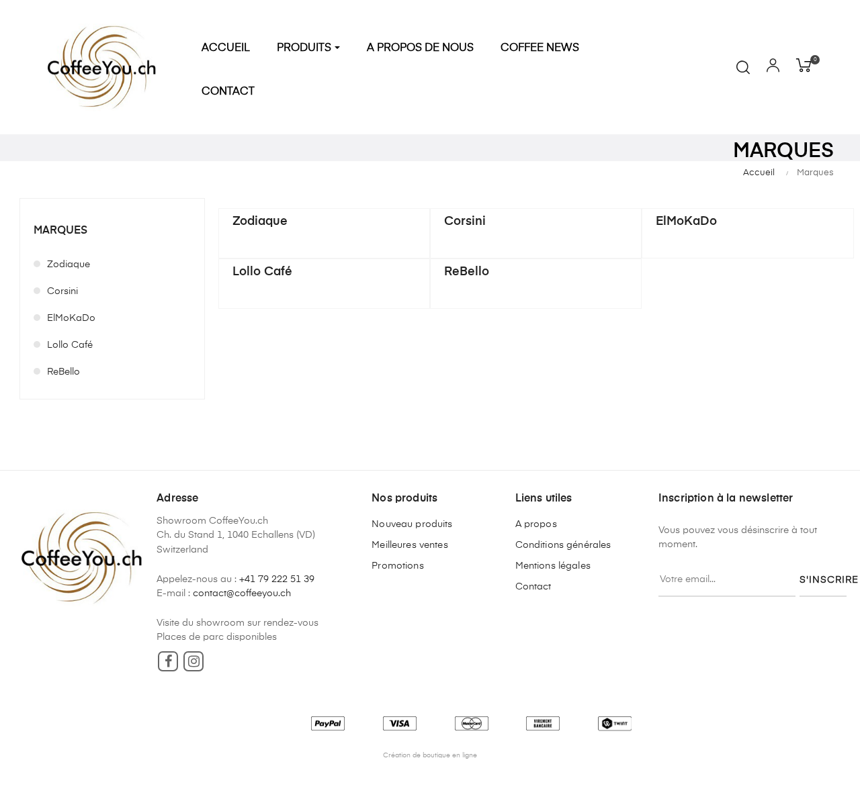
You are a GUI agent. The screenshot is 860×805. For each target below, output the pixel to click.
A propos (536, 524)
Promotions (397, 566)
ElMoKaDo (71, 318)
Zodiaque (68, 264)
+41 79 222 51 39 (276, 579)
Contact (533, 586)
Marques (60, 231)
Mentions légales (553, 566)
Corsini (62, 291)
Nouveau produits (412, 524)
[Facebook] (168, 661)
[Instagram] (193, 661)
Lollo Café (70, 345)
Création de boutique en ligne (430, 755)
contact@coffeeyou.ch (242, 593)
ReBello (63, 372)
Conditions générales (563, 545)
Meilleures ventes (409, 545)
